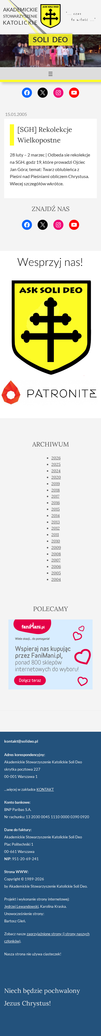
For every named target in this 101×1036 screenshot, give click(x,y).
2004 (56, 579)
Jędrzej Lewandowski (21, 906)
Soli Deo (50, 39)
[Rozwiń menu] (50, 74)
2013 (55, 522)
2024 (56, 470)
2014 (55, 515)
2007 (56, 560)
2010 (55, 541)
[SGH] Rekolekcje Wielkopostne (44, 134)
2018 (55, 490)
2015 (55, 509)
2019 (55, 483)
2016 (55, 502)
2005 (56, 573)
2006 (56, 566)
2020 (56, 477)
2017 (55, 496)
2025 (56, 464)
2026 (56, 457)
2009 (56, 547)
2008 (56, 553)
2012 (55, 528)
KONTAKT (45, 789)
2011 (55, 534)
